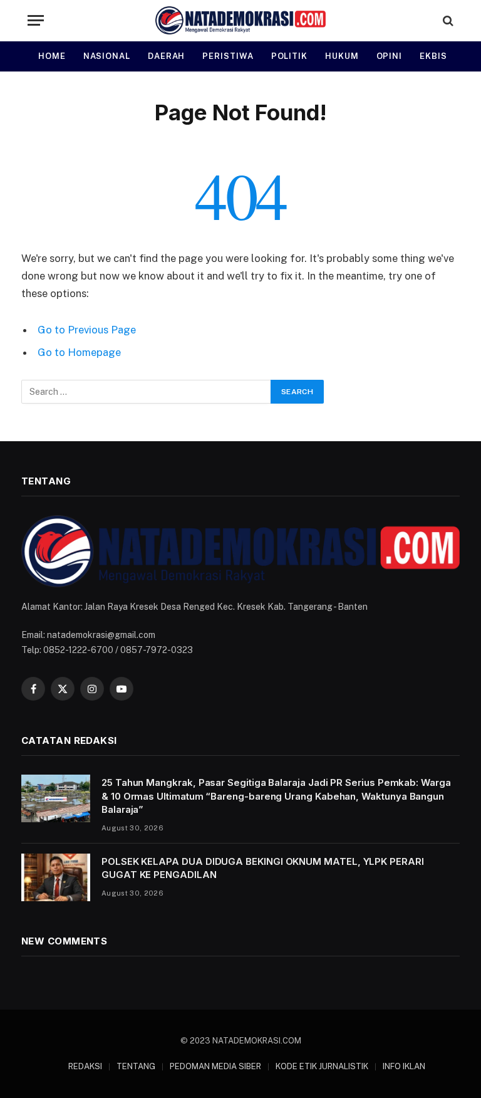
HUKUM (342, 56)
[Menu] (36, 20)
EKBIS (433, 56)
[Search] (446, 20)
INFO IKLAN (404, 1066)
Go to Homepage (79, 352)
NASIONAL (106, 56)
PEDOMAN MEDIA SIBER (215, 1066)
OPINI (389, 56)
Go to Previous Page (87, 329)
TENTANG (135, 1066)
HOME (52, 56)
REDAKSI (85, 1066)
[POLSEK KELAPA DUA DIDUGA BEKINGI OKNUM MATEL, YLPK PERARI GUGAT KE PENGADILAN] (55, 877)
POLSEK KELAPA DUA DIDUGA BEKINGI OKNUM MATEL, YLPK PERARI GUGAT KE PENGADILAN (262, 868)
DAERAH (166, 56)
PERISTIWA (227, 56)
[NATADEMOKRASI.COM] (240, 20)
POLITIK (289, 56)
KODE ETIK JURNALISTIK (322, 1066)
